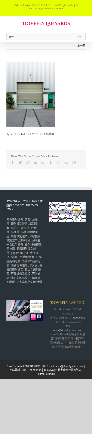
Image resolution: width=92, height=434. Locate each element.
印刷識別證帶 (19, 223)
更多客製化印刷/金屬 (29, 282)
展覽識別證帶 (19, 236)
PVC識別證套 (26, 257)
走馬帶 (25, 228)
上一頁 (81, 45)
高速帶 (15, 232)
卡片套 (33, 265)
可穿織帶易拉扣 (20, 273)
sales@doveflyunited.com (67, 330)
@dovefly (79, 317)
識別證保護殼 (19, 265)
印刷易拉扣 (23, 278)
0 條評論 (49, 134)
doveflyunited (17, 134)
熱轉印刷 (24, 240)
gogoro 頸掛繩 (19, 253)
